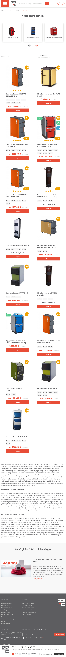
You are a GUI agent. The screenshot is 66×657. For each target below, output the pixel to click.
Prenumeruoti (59, 634)
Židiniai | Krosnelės (27, 605)
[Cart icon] (63, 3)
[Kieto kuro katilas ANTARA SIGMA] (17, 371)
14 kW (8, 441)
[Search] (47, 3)
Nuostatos (25, 653)
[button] (36, 45)
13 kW (18, 100)
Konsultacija (4, 610)
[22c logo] (13, 3)
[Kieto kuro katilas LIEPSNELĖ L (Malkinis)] (48, 275)
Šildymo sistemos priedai (28, 607)
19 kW (13, 441)
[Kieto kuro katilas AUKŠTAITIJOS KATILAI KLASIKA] (17, 76)
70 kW (50, 153)
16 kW (23, 100)
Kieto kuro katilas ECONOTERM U (17, 245)
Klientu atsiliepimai (5, 623)
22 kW (45, 150)
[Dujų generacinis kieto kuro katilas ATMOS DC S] (48, 127)
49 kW (45, 153)
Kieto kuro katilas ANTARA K (47, 388)
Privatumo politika (5, 605)
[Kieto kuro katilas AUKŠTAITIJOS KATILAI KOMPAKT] (48, 323)
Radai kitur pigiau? (5, 612)
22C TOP (3, 621)
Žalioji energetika (26, 614)
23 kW (18, 441)
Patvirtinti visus (59, 654)
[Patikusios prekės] (58, 3)
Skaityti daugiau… (38, 579)
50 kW (45, 395)
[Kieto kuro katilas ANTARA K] (48, 371)
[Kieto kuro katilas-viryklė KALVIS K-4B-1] (48, 76)
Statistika (33, 653)
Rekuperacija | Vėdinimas (28, 610)
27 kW (50, 150)
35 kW (55, 150)
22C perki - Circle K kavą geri (8, 619)
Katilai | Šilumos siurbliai (12, 11)
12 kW (8, 249)
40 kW (39, 153)
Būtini (16, 653)
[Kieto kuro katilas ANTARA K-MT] (17, 275)
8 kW (7, 100)
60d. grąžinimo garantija (7, 614)
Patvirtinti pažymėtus (46, 654)
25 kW (13, 102)
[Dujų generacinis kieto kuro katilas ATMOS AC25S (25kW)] (17, 323)
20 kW (8, 102)
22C (2, 11)
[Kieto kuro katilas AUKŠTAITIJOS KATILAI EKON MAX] (17, 177)
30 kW (18, 102)
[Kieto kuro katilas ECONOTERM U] (17, 228)
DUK (2, 616)
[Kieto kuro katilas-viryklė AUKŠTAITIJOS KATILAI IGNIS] (48, 228)
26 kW (24, 441)
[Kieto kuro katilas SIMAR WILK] (17, 419)
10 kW (12, 100)
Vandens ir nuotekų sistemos (29, 612)
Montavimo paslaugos (6, 607)
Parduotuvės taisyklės (6, 603)
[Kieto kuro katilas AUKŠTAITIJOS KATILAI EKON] (17, 127)
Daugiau (17, 110)
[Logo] (5, 649)
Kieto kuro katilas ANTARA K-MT (17, 293)
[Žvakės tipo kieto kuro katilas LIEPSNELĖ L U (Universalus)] (48, 177)
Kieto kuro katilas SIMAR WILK (16, 437)
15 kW (45, 251)
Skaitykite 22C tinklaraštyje (33, 549)
